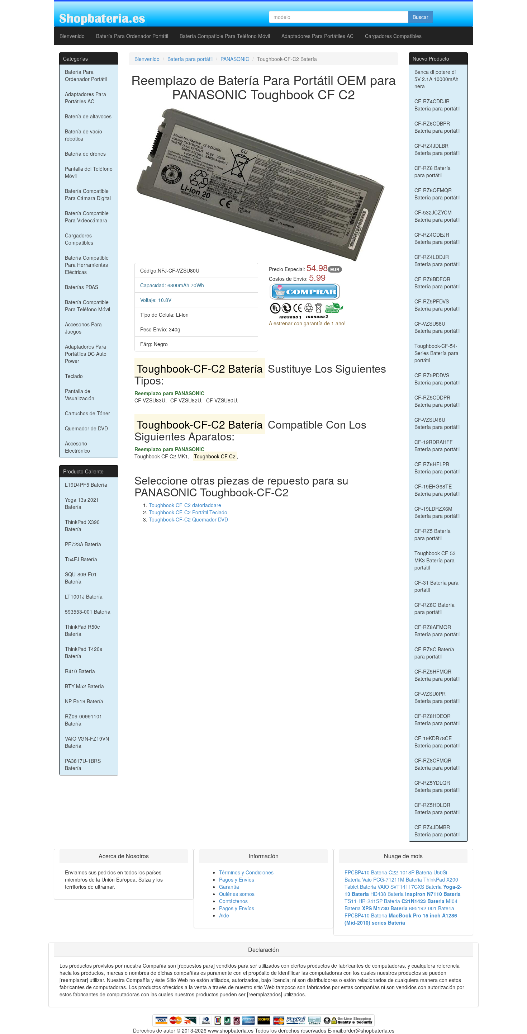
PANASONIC (234, 58)
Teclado (74, 375)
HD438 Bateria (387, 893)
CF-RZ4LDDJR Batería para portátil (437, 260)
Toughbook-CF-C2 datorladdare (185, 505)
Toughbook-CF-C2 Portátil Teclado (188, 512)
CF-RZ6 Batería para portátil (432, 171)
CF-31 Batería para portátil (436, 586)
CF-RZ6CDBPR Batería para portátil (437, 127)
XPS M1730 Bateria (385, 908)
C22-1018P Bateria (410, 872)
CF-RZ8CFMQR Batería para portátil (437, 764)
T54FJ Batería (81, 559)
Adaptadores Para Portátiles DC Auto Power (85, 353)
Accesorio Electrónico (77, 447)
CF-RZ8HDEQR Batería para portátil (437, 719)
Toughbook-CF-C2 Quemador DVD (188, 519)
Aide (224, 915)
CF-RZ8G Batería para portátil (434, 608)
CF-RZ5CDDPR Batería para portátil (437, 401)
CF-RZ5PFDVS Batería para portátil (437, 305)
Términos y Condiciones (246, 872)
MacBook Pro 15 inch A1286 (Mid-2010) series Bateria (401, 919)
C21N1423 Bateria (423, 901)
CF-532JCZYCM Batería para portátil (437, 216)
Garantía (229, 886)
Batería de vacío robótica (83, 135)
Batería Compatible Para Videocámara (87, 216)
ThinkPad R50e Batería (82, 630)
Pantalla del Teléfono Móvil (89, 172)
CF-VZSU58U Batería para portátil (437, 327)
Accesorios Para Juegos (83, 328)
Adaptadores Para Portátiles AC (317, 35)
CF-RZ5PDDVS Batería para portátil (437, 379)
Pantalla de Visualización (79, 394)
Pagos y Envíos (236, 879)
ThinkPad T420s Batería (83, 652)
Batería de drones (85, 153)
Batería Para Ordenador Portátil (132, 35)
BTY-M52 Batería (84, 686)
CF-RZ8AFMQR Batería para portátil (437, 630)
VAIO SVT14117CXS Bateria (410, 886)
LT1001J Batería (84, 596)
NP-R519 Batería (84, 701)
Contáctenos (233, 901)
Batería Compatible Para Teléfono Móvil (225, 35)
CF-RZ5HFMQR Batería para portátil (437, 675)
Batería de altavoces (88, 116)
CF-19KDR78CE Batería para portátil (437, 742)
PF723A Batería (83, 544)
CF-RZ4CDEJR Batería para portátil (437, 238)
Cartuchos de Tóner (87, 413)
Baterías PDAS (81, 287)
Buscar (420, 16)
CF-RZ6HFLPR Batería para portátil (437, 468)
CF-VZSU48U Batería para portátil (437, 423)
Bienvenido (72, 35)
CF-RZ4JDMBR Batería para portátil (437, 830)
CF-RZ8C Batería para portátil (434, 653)
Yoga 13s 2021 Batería (82, 503)
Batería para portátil (190, 58)
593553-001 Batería (87, 611)
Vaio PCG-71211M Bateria (392, 879)
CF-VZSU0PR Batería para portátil (437, 697)
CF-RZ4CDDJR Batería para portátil (437, 105)
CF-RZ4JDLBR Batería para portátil (437, 149)
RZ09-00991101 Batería (83, 720)
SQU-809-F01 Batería (81, 578)
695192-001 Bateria (431, 908)
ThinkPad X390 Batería (82, 525)
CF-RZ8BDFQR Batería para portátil (437, 282)
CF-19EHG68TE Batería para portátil (437, 490)
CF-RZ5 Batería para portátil (432, 534)
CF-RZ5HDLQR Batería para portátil (437, 808)
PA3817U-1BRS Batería (83, 764)
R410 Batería (80, 671)
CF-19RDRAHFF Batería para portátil (437, 445)
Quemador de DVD (86, 428)
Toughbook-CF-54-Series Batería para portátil (436, 353)
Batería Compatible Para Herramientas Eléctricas (87, 264)
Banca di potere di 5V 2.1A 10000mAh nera (436, 79)
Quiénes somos (237, 893)
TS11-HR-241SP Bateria (372, 901)
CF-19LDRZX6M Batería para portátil (437, 512)
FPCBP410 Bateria (366, 872)
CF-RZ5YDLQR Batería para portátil (437, 786)
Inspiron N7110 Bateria (433, 893)
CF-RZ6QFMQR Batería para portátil (437, 194)
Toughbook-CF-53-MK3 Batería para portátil (435, 560)
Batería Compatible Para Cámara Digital (88, 194)
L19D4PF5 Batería (86, 484)
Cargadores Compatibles (393, 35)
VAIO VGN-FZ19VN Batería (87, 742)
